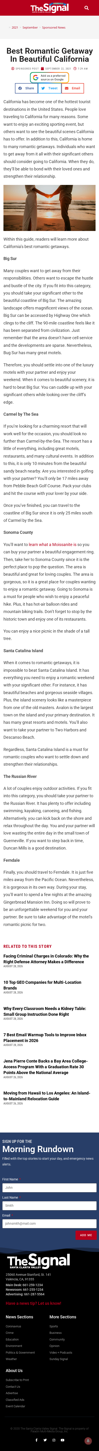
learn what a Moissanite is (52, 544)
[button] (12, 8)
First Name (10, 1179)
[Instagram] (53, 1440)
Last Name (10, 1197)
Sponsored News (53, 27)
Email (6, 1215)
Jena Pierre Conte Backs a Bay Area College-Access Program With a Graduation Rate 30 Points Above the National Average (45, 1067)
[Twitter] (45, 1440)
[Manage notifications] (88, 1441)
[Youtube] (62, 1440)
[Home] (6, 27)
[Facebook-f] (36, 1440)
